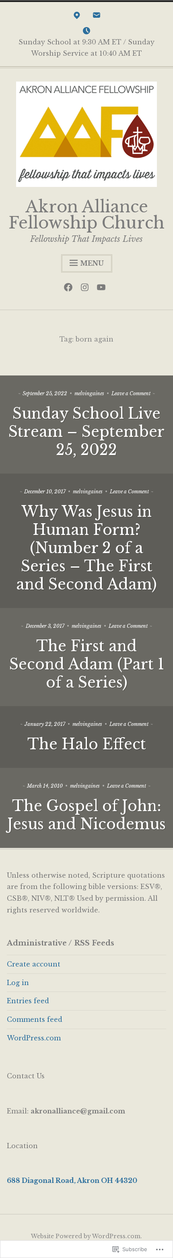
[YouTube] (103, 289)
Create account (33, 964)
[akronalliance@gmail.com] (96, 17)
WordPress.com (34, 1038)
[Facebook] (70, 289)
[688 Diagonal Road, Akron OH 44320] (77, 17)
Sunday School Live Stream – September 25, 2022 (86, 432)
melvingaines (89, 393)
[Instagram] (87, 289)
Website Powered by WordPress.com (85, 1236)
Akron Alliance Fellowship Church (86, 215)
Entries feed (28, 1001)
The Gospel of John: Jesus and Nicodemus (86, 815)
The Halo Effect (86, 744)
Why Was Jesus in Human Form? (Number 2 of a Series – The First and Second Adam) (86, 548)
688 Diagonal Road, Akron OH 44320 (72, 1180)
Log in (18, 983)
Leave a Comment (130, 393)
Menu (92, 263)
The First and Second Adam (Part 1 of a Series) (86, 664)
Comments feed (34, 1019)
